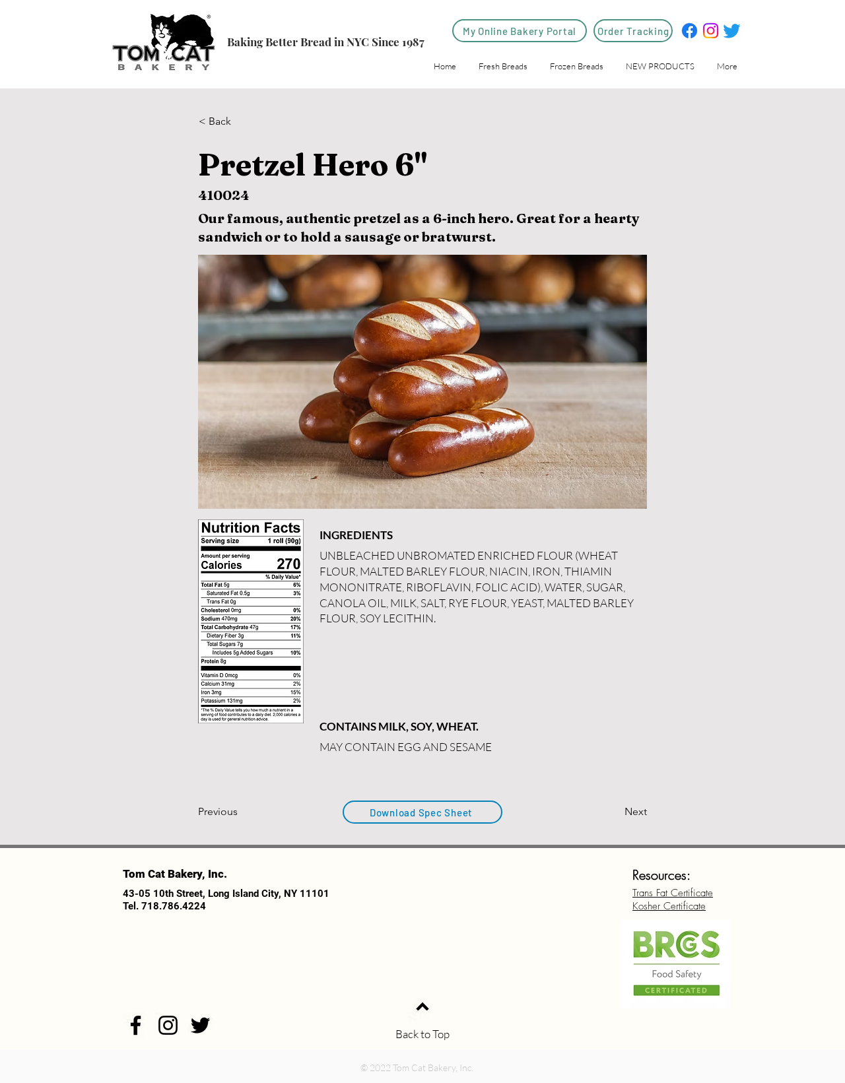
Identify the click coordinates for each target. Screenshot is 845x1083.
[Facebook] (689, 30)
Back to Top (422, 1034)
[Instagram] (710, 30)
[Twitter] (732, 30)
